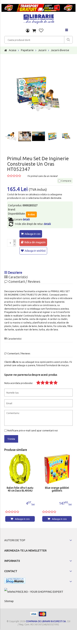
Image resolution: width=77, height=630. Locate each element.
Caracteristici (18, 277)
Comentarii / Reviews (24, 281)
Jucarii (42, 50)
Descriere (14, 272)
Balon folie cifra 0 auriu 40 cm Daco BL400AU (20, 489)
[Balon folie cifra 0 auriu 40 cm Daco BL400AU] (20, 469)
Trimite (11, 439)
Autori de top (14, 540)
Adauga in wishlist (35, 250)
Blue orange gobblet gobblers (57, 489)
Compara (66, 180)
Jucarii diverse (60, 50)
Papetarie (27, 50)
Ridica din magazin (35, 242)
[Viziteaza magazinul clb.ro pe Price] (33, 591)
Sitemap (9, 601)
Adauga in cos (32, 233)
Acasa (12, 50)
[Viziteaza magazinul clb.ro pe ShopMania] (14, 581)
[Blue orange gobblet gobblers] (57, 469)
